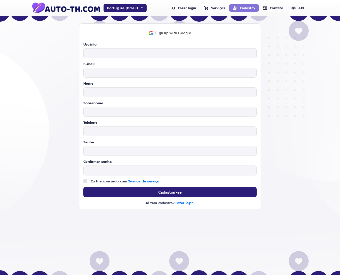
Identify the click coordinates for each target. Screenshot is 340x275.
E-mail (89, 64)
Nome (88, 83)
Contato (276, 8)
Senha (88, 142)
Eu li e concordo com (125, 181)
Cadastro (247, 8)
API (301, 8)
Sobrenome (93, 103)
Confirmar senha (97, 161)
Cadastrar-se (170, 192)
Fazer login (187, 8)
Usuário (90, 44)
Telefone (90, 122)
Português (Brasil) (122, 8)
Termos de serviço (143, 181)
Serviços (218, 8)
